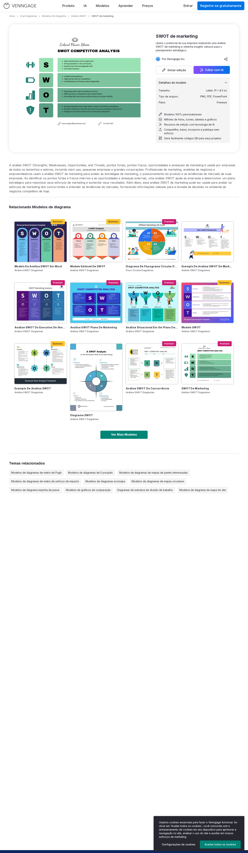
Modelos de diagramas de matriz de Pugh (36, 472)
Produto (68, 6)
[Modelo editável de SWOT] (96, 242)
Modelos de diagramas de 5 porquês (90, 472)
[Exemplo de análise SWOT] (41, 364)
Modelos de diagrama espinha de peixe (35, 490)
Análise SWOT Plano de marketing (93, 327)
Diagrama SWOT (81, 415)
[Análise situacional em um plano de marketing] (152, 303)
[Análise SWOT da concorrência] (152, 364)
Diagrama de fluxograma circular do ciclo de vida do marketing (152, 266)
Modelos (102, 6)
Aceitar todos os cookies (220, 844)
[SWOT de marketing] (208, 364)
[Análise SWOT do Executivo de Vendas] (41, 303)
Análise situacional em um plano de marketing (152, 327)
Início (12, 16)
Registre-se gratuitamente (220, 6)
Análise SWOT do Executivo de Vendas (41, 327)
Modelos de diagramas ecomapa (105, 481)
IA (85, 6)
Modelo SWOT (191, 327)
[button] (174, 70)
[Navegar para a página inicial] (20, 6)
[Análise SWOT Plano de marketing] (96, 303)
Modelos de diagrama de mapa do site (202, 490)
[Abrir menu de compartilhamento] (226, 59)
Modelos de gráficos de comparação (88, 490)
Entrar (188, 6)
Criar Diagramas (28, 16)
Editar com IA (214, 70)
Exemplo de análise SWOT (33, 388)
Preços (147, 6)
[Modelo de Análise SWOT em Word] (41, 242)
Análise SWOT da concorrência (147, 388)
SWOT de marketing (195, 388)
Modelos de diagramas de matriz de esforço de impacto (45, 481)
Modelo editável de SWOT (87, 266)
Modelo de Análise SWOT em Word (38, 266)
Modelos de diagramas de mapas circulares (158, 481)
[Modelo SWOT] (208, 303)
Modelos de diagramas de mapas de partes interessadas (153, 472)
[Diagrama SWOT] (96, 377)
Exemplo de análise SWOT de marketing (208, 266)
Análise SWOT (79, 16)
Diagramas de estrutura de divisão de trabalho (145, 490)
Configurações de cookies (178, 844)
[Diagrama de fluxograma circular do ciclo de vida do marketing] (152, 242)
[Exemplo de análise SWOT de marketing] (208, 242)
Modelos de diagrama (54, 16)
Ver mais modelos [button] (124, 434)
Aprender (125, 6)
